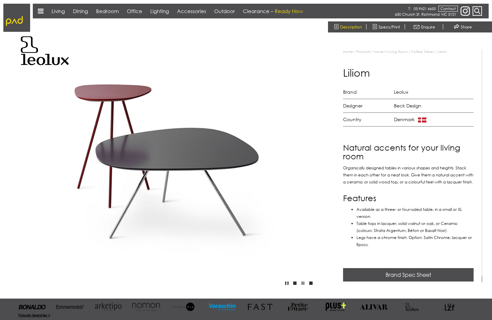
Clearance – (273, 11)
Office (134, 11)
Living (58, 11)
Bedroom (107, 11)
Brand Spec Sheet (408, 274)
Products (363, 52)
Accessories (191, 11)
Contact (448, 8)
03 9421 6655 (425, 8)
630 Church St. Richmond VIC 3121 (425, 14)
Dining (80, 11)
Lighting (159, 11)
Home (348, 52)
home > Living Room (391, 52)
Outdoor (224, 11)
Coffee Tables (422, 52)
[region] (413, 165)
